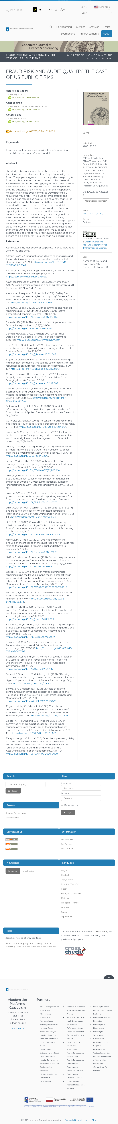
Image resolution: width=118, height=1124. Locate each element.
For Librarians (67, 848)
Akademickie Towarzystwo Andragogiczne (46, 1017)
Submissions (68, 33)
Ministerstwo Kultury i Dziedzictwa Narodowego (49, 1077)
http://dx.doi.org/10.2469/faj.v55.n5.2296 (29, 328)
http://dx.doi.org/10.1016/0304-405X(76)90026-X (33, 470)
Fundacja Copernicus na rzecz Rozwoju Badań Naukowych (49, 1028)
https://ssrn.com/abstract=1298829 (26, 276)
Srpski (64, 912)
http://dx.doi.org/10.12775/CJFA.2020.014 (29, 566)
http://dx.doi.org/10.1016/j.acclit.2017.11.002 (30, 619)
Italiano (65, 888)
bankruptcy (22, 943)
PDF (87, 133)
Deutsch (65, 875)
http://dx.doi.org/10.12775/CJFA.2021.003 (36, 683)
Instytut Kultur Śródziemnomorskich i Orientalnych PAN (49, 1053)
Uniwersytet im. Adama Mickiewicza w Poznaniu (76, 1084)
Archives (94, 26)
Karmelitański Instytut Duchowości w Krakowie (49, 1067)
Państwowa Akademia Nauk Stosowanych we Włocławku (76, 1021)
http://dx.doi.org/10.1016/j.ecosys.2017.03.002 (31, 316)
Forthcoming (64, 26)
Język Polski (67, 879)
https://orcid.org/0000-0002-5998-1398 (25, 98)
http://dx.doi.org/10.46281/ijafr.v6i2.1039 (33, 516)
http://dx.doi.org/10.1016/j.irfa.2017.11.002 (34, 733)
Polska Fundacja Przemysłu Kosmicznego (74, 1045)
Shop (94, 1120)
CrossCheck (101, 931)
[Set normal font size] (56, 9)
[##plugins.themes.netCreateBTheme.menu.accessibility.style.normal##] (40, 9)
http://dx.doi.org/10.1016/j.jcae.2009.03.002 (30, 636)
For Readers (67, 839)
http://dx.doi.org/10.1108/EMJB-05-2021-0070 (31, 502)
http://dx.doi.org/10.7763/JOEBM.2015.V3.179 (30, 700)
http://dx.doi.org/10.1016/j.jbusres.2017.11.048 (31, 354)
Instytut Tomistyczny (49, 1060)
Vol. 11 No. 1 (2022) (93, 213)
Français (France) (70, 902)
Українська (66, 916)
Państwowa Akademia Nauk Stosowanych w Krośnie (76, 1010)
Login (84, 12)
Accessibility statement (76, 1120)
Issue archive (12, 817)
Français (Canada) (71, 893)
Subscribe (12, 871)
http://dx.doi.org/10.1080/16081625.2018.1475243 (33, 534)
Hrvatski (65, 907)
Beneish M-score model (28, 946)
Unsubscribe (28, 871)
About (106, 33)
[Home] (19, 30)
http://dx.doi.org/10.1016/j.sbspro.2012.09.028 (31, 552)
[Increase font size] (62, 9)
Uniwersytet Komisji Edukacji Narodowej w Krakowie (102, 1010)
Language (104, 6)
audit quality (35, 943)
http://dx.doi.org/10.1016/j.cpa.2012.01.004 (42, 426)
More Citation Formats (95, 200)
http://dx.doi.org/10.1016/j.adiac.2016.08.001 (35, 368)
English (64, 870)
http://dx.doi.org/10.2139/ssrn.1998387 (38, 339)
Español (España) (70, 884)
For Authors (66, 844)
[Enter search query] (31, 784)
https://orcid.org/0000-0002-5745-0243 (26, 110)
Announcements (89, 33)
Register (83, 6)
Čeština (65, 898)
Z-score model (48, 946)
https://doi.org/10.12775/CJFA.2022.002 (32, 131)
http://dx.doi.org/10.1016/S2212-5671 (50, 715)
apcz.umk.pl (18, 1028)
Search (14, 791)
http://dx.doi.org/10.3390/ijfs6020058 (31, 302)
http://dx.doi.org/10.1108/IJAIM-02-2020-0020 (32, 753)
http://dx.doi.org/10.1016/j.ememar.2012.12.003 (32, 383)
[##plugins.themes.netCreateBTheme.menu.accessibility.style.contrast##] (35, 9)
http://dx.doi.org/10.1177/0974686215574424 (30, 668)
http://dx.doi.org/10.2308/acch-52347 (27, 455)
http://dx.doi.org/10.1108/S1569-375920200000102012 (36, 587)
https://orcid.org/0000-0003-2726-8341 (25, 122)
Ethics (106, 26)
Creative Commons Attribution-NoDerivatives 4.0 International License (95, 244)
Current (80, 26)
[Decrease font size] (50, 9)
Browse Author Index (16, 813)
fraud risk (10, 943)
